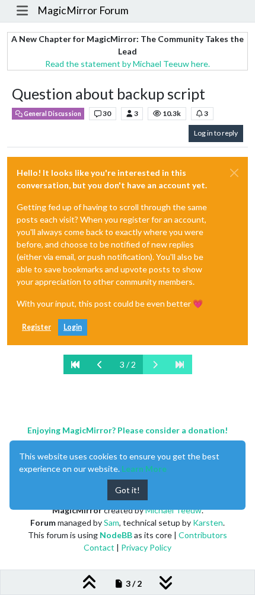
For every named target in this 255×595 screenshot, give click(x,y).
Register (36, 327)
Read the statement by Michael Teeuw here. (127, 64)
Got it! (127, 490)
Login (72, 327)
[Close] (234, 173)
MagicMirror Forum (83, 10)
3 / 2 (128, 364)
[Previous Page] (100, 364)
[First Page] (75, 364)
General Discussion (52, 113)
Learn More (144, 469)
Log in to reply (216, 132)
